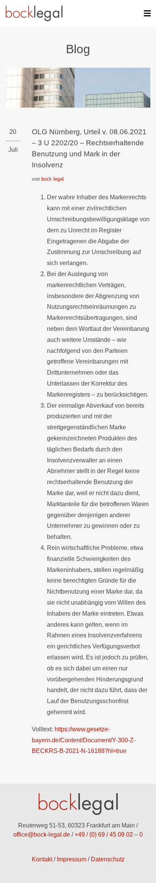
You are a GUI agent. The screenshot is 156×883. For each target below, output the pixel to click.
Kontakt (42, 859)
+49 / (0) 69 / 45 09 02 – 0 (109, 834)
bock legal (52, 179)
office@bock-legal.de (41, 834)
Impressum (71, 859)
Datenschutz (108, 859)
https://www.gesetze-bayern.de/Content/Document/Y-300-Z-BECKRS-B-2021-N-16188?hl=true (84, 740)
